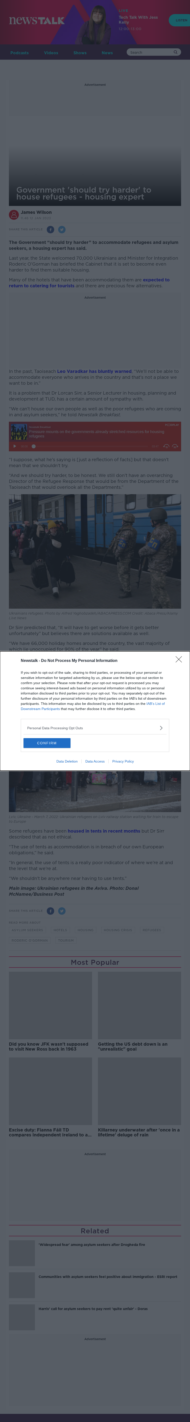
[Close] (180, 661)
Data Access (95, 761)
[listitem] (95, 727)
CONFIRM (47, 743)
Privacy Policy (123, 761)
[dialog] (95, 711)
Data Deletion (67, 761)
